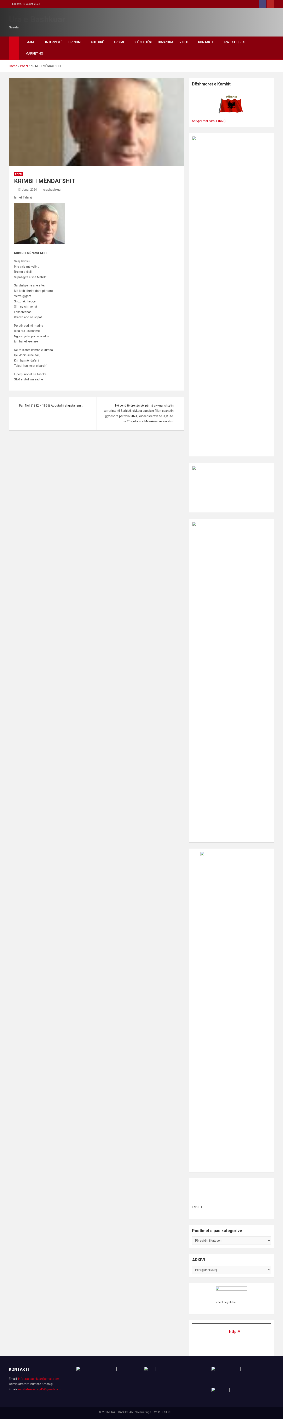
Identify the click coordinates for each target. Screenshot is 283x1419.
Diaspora (165, 42)
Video (183, 42)
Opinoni (74, 42)
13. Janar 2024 (27, 189)
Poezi (18, 174)
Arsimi (119, 42)
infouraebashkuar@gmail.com (38, 1379)
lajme (30, 42)
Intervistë (53, 42)
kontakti (205, 42)
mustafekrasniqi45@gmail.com (39, 1389)
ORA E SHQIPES (234, 42)
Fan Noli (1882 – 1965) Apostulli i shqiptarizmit (50, 405)
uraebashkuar (52, 189)
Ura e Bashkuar (37, 19)
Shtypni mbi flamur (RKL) (209, 121)
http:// (234, 1331)
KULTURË (97, 42)
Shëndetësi (143, 42)
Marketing (34, 53)
